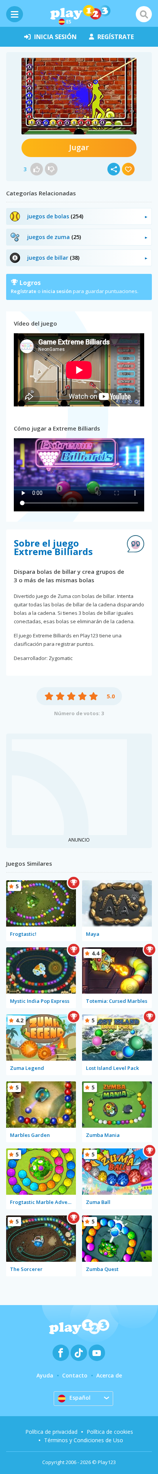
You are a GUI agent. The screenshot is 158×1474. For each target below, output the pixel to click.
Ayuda (44, 1375)
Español (80, 1397)
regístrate (115, 37)
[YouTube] (97, 1353)
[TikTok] (79, 1353)
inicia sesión (55, 37)
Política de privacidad (51, 1431)
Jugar (79, 147)
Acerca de (109, 1375)
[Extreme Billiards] (79, 96)
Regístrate (23, 291)
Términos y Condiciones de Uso (83, 1440)
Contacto (74, 1375)
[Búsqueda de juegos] (144, 14)
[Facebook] (61, 1353)
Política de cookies (110, 1431)
